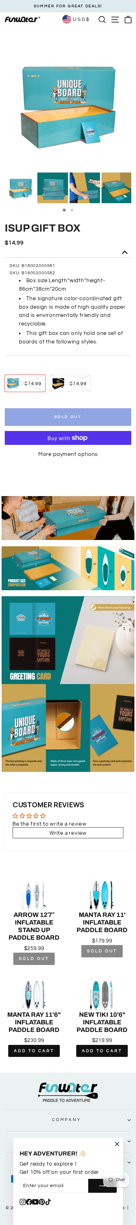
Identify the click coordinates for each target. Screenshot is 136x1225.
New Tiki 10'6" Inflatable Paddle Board (102, 1022)
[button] (64, 210)
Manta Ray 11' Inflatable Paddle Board (102, 922)
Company (66, 1120)
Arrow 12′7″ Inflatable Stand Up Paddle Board (34, 926)
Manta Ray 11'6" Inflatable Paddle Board (34, 1022)
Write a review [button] (68, 832)
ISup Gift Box (42, 228)
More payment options (68, 454)
